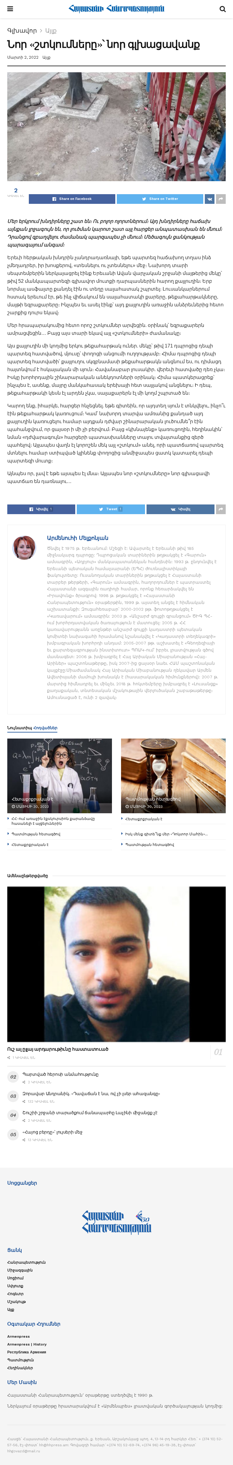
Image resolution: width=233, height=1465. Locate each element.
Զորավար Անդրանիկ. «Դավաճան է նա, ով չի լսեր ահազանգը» (91, 1093)
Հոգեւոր (15, 1294)
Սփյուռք (15, 1286)
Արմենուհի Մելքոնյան (77, 538)
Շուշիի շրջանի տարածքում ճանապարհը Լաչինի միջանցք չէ (89, 1112)
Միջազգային (20, 1270)
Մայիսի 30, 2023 (32, 806)
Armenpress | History (27, 1344)
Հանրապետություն (26, 1262)
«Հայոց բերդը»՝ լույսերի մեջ (52, 1132)
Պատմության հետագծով (153, 799)
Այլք (51, 30)
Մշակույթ (16, 1302)
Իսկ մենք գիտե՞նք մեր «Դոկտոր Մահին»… (166, 834)
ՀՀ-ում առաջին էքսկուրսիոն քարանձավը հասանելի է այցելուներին (53, 821)
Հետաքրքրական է (32, 799)
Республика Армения (26, 1352)
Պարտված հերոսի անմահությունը (60, 1074)
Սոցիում (15, 1278)
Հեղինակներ (20, 1368)
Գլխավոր (22, 30)
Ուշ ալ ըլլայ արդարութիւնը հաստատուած (57, 1049)
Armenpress (18, 1336)
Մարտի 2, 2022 (23, 57)
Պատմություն (20, 1360)
